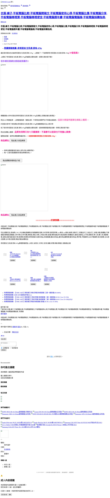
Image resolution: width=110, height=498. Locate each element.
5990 (11, 252)
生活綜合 (15, 33)
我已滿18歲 (4, 494)
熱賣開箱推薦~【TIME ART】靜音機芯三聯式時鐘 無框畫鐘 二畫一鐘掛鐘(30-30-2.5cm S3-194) (36, 297)
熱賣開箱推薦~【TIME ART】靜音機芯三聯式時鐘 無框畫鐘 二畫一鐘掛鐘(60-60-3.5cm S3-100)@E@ (38, 299)
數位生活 (15, 332)
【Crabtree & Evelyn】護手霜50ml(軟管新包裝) (56, 255)
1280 (31, 277)
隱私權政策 (64, 472)
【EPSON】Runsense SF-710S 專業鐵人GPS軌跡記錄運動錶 (15, 255)
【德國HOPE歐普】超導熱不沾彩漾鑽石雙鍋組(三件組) (49, 279)
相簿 (5, 37)
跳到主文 (3, 22)
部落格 (6, 39)
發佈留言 (3, 350)
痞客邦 (14, 327)
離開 (10, 494)
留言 (19, 327)
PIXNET (42, 472)
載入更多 (3, 339)
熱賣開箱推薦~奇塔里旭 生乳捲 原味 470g (23, 48)
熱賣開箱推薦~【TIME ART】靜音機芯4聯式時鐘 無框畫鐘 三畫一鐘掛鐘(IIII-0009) (32, 293)
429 (11, 277)
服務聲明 (71, 472)
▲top (2, 335)
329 (52, 252)
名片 (5, 41)
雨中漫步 (4, 314)
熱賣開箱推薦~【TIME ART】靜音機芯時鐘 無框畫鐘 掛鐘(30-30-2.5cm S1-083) (31, 301)
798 (31, 250)
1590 (45, 276)
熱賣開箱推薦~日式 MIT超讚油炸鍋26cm (18, 295)
